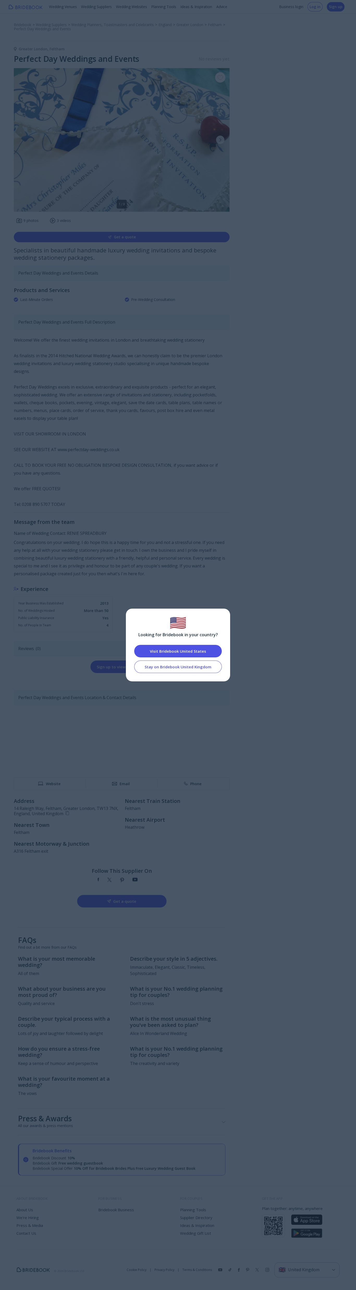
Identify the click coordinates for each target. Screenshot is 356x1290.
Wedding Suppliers (96, 6)
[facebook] (98, 880)
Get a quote (125, 236)
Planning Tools (163, 6)
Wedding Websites (131, 6)
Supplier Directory (196, 1217)
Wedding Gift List (195, 1233)
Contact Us (26, 1233)
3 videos (64, 220)
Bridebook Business (116, 1209)
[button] (220, 140)
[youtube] (135, 880)
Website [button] (53, 783)
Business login (291, 6)
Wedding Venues (63, 6)
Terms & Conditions (197, 1269)
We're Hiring (27, 1217)
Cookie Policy (136, 1269)
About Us (24, 1209)
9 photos (31, 220)
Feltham (57, 48)
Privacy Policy (164, 1269)
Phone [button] (195, 783)
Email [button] (125, 783)
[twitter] (109, 880)
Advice (221, 6)
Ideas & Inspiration (196, 6)
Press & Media (29, 1225)
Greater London (34, 48)
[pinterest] (122, 880)
